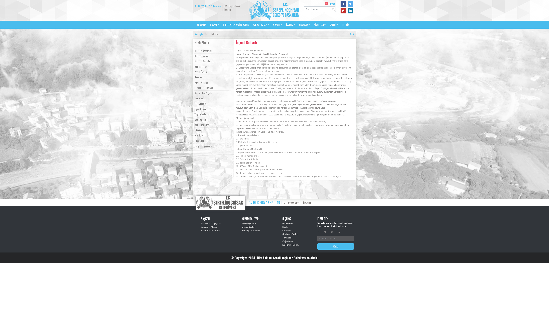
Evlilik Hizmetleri (201, 125)
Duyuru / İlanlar (201, 82)
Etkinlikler (198, 130)
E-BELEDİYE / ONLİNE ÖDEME (236, 24)
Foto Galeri (199, 135)
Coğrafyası (287, 241)
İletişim (227, 9)
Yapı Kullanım (200, 103)
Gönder (336, 246)
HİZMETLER (319, 24)
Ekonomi (286, 230)
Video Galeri (199, 140)
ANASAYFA (201, 24)
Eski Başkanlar (200, 66)
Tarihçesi (287, 237)
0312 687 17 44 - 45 (209, 6)
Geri (352, 34)
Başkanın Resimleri (202, 61)
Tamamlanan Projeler (203, 88)
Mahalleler (287, 223)
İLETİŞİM (345, 24)
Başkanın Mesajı (201, 56)
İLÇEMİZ (289, 24)
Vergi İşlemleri (200, 114)
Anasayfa (199, 34)
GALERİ (333, 24)
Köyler (285, 227)
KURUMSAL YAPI (260, 24)
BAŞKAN (213, 24)
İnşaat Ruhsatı (200, 109)
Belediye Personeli (251, 230)
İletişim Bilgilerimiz (203, 146)
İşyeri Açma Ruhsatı (203, 119)
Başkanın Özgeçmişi (203, 51)
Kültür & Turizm (290, 244)
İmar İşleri (199, 98)
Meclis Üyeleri (200, 72)
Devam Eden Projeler (203, 93)
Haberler (198, 77)
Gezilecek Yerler (290, 234)
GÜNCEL (276, 24)
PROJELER (303, 24)
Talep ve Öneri (233, 6)
